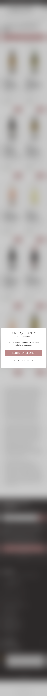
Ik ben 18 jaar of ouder (23, 353)
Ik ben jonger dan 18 (23, 361)
